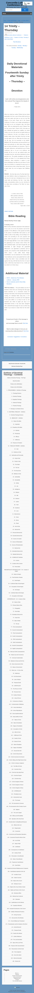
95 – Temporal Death (16, 682)
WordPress (23, 991)
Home (5, 20)
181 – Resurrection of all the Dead (16, 948)
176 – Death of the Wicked (16, 933)
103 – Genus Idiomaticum (16, 707)
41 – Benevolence (16, 514)
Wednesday (20, 47)
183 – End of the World (16, 955)
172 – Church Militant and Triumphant (16, 921)
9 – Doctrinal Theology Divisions (16, 415)
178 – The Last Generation (16, 939)
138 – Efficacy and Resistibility (16, 815)
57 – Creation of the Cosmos (16, 563)
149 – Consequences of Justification (16, 849)
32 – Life (16, 486)
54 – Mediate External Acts (16, 554)
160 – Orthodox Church (16, 883)
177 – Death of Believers (16, 936)
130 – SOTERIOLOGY (16, 791)
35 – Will (16, 495)
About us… (17, 973)
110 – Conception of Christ (16, 729)
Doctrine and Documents (17, 975)
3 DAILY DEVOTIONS (12, 20)
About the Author (16, 380)
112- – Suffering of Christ (16, 735)
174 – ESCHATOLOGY (16, 927)
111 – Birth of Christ (16, 732)
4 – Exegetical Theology (16, 399)
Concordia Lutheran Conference (18, 990)
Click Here (25, 323)
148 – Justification (16, 846)
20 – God (16, 449)
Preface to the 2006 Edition (16, 387)
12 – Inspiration (16, 424)
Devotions (11, 352)
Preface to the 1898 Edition (16, 384)
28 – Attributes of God (16, 473)
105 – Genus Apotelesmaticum (16, 713)
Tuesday (13, 47)
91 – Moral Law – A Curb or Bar (16, 670)
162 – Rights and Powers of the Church (16, 890)
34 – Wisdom (16, 492)
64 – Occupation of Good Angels (16, 586)
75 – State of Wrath (16, 620)
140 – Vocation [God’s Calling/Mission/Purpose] (16, 821)
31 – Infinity (16, 483)
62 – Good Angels (16, 580)
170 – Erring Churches (16, 914)
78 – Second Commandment (16, 630)
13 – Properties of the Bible (16, 427)
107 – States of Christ (16, 719)
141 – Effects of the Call (16, 825)
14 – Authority (16, 430)
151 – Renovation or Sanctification (16, 856)
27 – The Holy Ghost (16, 470)
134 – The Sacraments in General (16, 803)
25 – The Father (16, 464)
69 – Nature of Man (16, 602)
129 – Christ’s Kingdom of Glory (16, 787)
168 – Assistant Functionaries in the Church (16, 908)
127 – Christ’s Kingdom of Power (16, 781)
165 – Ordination (16, 899)
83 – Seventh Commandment (16, 645)
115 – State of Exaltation (16, 744)
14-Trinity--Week (25, 20)
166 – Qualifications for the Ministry (16, 902)
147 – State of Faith (16, 843)
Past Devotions (17, 41)
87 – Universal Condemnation (16, 657)
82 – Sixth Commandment (16, 642)
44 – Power (16, 523)
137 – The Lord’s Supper (16, 812)
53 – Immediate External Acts (16, 551)
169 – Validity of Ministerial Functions (16, 911)
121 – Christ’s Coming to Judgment (16, 763)
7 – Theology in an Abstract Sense (16, 408)
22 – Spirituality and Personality (16, 455)
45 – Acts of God (16, 526)
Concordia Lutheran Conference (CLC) (17, 3)
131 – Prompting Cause (16, 794)
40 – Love (16, 511)
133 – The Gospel (16, 800)
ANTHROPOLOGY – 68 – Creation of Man (16, 599)
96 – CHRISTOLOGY (16, 685)
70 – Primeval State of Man (16, 605)
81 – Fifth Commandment (16, 639)
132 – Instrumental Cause (16, 797)
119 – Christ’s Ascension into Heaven (16, 756)
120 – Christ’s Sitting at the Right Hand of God (16, 760)
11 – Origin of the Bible (16, 421)
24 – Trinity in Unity (16, 461)
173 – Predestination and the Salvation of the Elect (16, 924)
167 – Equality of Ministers (16, 905)
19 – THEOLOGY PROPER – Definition (16, 445)
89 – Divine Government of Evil (16, 664)
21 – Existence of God (16, 452)
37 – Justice (16, 501)
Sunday (20, 45)
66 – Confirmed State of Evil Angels (16, 592)
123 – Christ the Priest (16, 769)
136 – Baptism (16, 809)
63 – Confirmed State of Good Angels (16, 583)
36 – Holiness (16, 498)
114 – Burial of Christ (16, 741)
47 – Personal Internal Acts (16, 532)
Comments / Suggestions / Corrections (17, 336)
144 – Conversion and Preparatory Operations (16, 834)
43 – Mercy (16, 520)
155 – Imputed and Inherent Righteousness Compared (16, 868)
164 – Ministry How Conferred (16, 896)
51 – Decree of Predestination (16, 545)
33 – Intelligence (16, 489)
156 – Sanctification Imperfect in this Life (16, 871)
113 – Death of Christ (16, 738)
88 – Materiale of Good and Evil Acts (16, 661)
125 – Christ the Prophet (16, 775)
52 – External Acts (16, 548)
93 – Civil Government (16, 676)
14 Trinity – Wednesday (10, 348)
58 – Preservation (16, 566)
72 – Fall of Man (16, 611)
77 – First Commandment (16, 626)
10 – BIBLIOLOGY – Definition (16, 418)
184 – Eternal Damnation (16, 958)
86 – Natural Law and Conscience (16, 654)
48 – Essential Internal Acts (16, 535)
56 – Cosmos (16, 560)
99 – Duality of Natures (16, 695)
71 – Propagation (16, 608)
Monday (25, 45)
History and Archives (17, 977)
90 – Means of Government (16, 667)
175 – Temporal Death (16, 930)
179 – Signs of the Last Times (16, 942)
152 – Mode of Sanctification (16, 859)
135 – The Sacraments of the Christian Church (16, 806)
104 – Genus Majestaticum (16, 710)
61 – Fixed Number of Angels (16, 577)
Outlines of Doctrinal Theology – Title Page (16, 377)
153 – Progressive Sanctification (16, 862)
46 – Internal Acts (16, 529)
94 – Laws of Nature (16, 679)
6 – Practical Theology (16, 405)
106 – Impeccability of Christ (16, 716)
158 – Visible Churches (16, 877)
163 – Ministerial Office (16, 893)
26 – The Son (16, 467)
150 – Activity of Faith (16, 852)
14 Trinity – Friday (24, 348)
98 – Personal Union (16, 691)
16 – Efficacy (16, 436)
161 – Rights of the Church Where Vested (16, 887)
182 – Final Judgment (16, 952)
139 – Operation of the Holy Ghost (16, 818)
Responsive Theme (12, 991)
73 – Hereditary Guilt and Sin (16, 614)
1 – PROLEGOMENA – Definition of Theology (16, 390)
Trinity (19, 20)
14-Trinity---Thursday (8, 22)
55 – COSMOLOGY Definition (16, 557)
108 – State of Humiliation (16, 722)
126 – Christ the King (16, 778)
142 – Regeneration (16, 828)
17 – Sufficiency (16, 439)
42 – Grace (16, 517)
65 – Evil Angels (16, 589)
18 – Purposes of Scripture (16, 442)
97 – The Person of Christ (16, 688)
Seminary (17, 979)
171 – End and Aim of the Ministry (16, 917)
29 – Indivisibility (16, 476)
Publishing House (17, 978)
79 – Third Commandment (16, 633)
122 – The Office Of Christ (16, 766)
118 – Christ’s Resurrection (16, 753)
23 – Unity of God (16, 458)
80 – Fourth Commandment (16, 636)
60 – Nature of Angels (16, 574)
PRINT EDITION (9, 211)
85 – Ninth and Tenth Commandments (16, 651)
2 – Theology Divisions (16, 393)
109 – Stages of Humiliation (16, 726)
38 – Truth (16, 504)
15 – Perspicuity (16, 433)
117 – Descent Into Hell (16, 750)
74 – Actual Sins (16, 617)
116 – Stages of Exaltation (16, 747)
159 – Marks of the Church (16, 880)
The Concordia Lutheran (17, 980)
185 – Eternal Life (16, 961)
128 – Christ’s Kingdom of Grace (16, 784)
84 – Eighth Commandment (16, 648)
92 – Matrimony (16, 673)
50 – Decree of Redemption (16, 541)
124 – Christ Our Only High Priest (16, 772)
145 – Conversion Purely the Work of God (16, 837)
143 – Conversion (16, 831)
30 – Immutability (16, 480)
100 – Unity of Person (16, 698)
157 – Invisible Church (16, 874)
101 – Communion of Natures (16, 701)
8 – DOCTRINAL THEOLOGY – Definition (16, 411)
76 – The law (16, 623)
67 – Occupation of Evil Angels (16, 596)
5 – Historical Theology (16, 402)
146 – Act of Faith (16, 840)
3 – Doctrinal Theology (16, 396)
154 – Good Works (16, 865)
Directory (17, 974)
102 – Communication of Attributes (16, 704)
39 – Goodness (16, 507)
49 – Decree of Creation (16, 538)
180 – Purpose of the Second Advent (16, 945)
